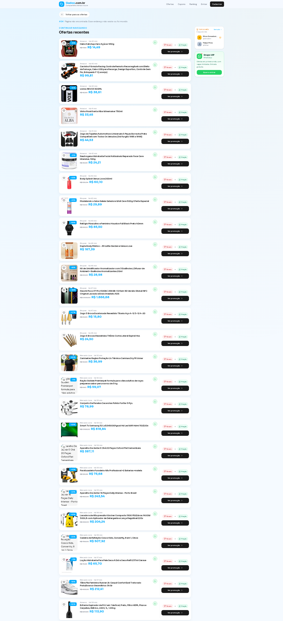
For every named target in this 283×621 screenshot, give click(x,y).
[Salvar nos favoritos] (64, 43)
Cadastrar (217, 4)
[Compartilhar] (155, 42)
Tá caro (169, 45)
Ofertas (170, 4)
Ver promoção (174, 51)
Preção (184, 45)
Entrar (204, 4)
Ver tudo (217, 29)
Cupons (181, 4)
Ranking (193, 4)
